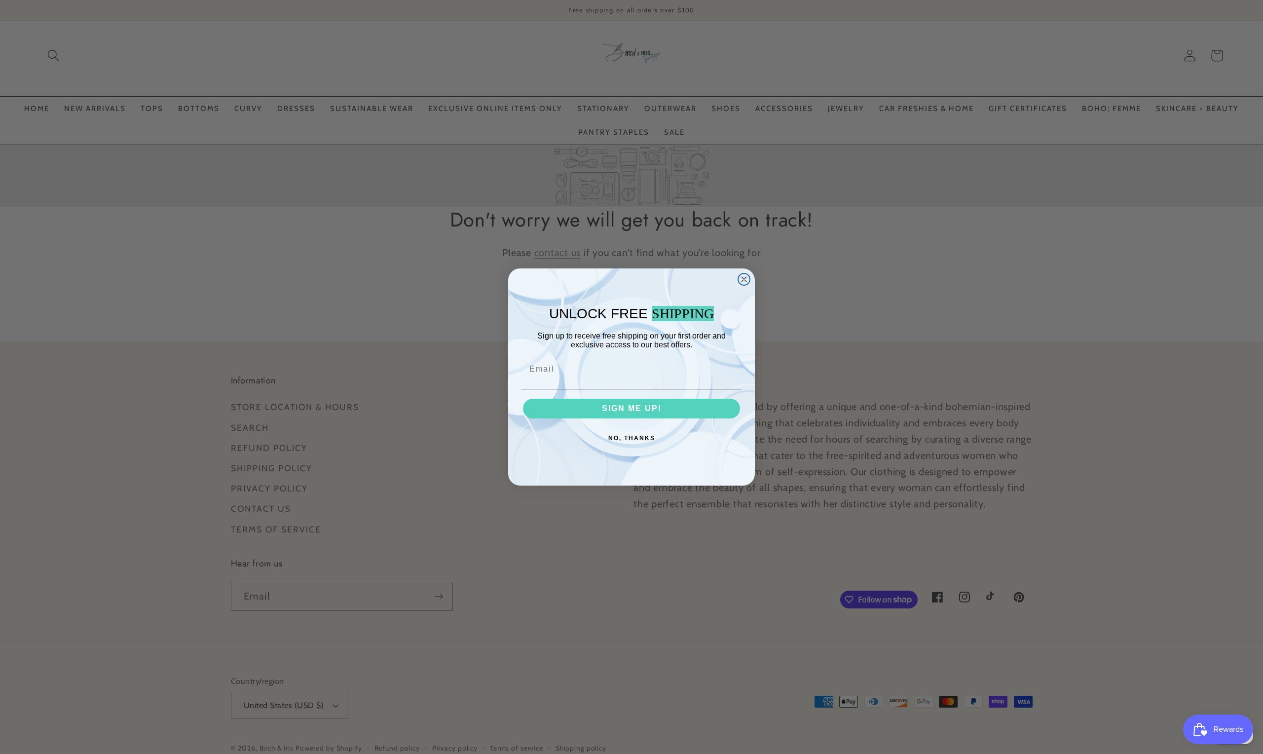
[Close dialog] (744, 279)
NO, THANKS (631, 438)
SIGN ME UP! (632, 408)
